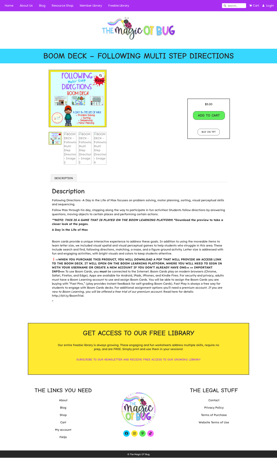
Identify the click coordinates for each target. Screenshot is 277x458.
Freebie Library (118, 6)
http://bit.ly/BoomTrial (68, 295)
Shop (63, 415)
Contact (213, 400)
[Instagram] (134, 433)
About (63, 400)
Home (9, 6)
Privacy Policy (214, 407)
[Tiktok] (150, 433)
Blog (42, 6)
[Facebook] (126, 433)
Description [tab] (64, 178)
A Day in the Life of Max (70, 230)
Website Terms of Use (214, 422)
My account (63, 430)
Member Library (91, 6)
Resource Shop (62, 6)
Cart (63, 422)
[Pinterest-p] (142, 433)
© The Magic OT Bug (138, 454)
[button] (101, 75)
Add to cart (209, 115)
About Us (26, 6)
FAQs (63, 437)
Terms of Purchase (214, 415)
